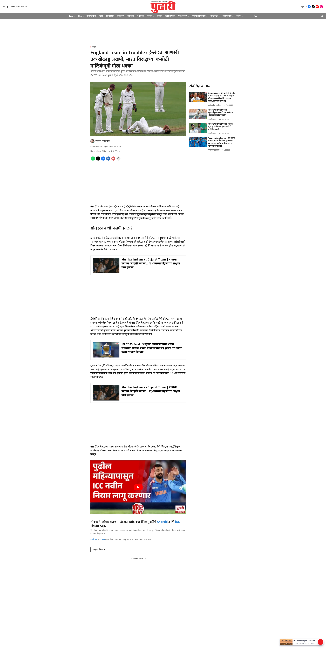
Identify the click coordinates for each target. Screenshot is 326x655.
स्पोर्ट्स (159, 16)
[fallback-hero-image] (198, 97)
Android (162, 521)
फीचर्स (149, 16)
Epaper (72, 16)
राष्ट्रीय (101, 16)
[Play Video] (138, 487)
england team (99, 549)
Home (81, 16)
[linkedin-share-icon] (108, 160)
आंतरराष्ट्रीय (110, 16)
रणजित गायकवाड (103, 141)
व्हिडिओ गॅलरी (170, 16)
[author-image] (92, 141)
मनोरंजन (130, 16)
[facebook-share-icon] (103, 160)
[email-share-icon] (113, 160)
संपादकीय (120, 16)
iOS (177, 521)
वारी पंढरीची (91, 16)
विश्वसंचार (140, 16)
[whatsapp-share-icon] (93, 160)
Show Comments (138, 558)
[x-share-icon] (98, 160)
